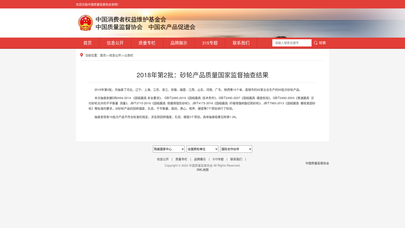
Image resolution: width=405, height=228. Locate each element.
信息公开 (115, 43)
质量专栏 (147, 43)
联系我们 (241, 43)
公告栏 (128, 55)
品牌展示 (178, 43)
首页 (87, 43)
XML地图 (203, 169)
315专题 (210, 43)
